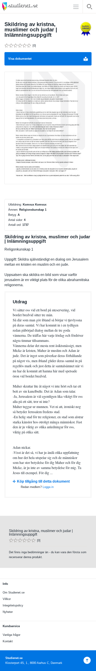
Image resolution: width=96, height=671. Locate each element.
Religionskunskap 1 (32, 209)
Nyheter (8, 612)
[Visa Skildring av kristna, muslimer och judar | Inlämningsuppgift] (48, 128)
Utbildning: (15, 204)
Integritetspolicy (13, 605)
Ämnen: (13, 209)
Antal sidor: (15, 220)
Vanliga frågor (11, 634)
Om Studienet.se (14, 592)
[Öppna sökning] (89, 7)
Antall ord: (14, 224)
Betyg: (12, 214)
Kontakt (8, 641)
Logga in (48, 487)
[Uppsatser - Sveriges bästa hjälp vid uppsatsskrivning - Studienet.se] (31, 6)
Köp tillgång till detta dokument (43, 481)
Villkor (7, 599)
